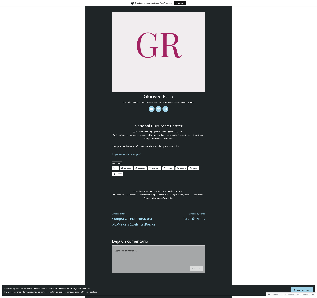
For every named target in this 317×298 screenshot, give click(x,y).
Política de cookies (88, 292)
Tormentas (168, 139)
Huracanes (134, 135)
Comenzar (180, 3)
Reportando (198, 135)
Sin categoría (176, 132)
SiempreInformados (153, 139)
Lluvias (161, 135)
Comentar (196, 268)
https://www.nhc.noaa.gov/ (126, 154)
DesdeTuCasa (122, 135)
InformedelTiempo (148, 135)
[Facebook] (152, 109)
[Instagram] (165, 109)
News (180, 135)
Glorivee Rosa (158, 96)
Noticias (188, 135)
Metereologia (171, 135)
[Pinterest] (158, 109)
